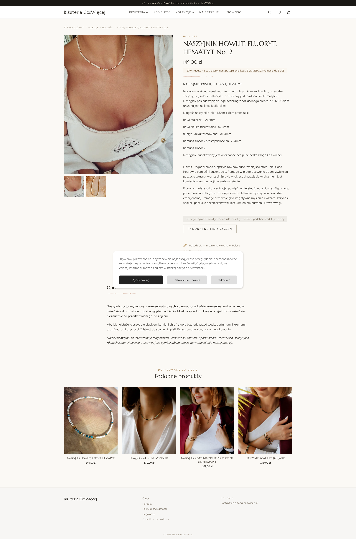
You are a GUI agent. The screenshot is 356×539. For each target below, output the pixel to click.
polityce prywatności (190, 268)
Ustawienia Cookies (187, 280)
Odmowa (224, 280)
